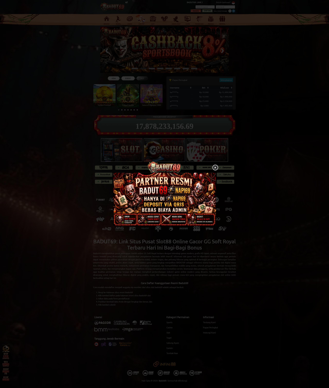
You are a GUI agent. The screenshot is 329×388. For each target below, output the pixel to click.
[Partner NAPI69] (164, 199)
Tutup (215, 167)
